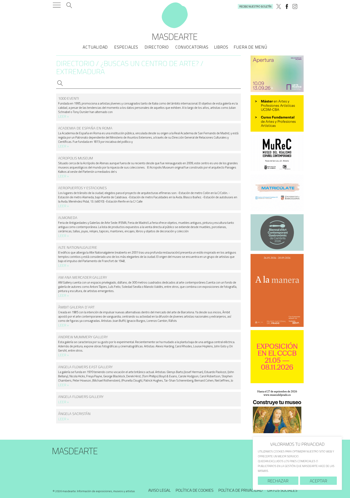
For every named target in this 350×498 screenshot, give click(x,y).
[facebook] (286, 6)
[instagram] (294, 6)
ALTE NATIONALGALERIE (77, 247)
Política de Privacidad (240, 490)
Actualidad (95, 47)
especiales (126, 47)
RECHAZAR (278, 480)
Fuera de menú (250, 47)
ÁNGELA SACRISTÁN (74, 413)
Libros (221, 47)
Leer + (63, 116)
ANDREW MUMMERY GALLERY (83, 337)
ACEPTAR (318, 480)
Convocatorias (191, 47)
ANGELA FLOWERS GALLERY (81, 396)
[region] (297, 463)
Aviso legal (159, 490)
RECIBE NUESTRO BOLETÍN (255, 6)
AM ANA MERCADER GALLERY (82, 277)
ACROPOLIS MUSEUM (75, 158)
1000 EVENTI (68, 98)
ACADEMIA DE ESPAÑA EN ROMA (85, 128)
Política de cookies (194, 490)
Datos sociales (282, 490)
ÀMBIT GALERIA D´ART (76, 307)
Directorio (157, 47)
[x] (278, 6)
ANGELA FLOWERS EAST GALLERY (85, 367)
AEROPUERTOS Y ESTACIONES (82, 188)
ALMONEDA (67, 217)
